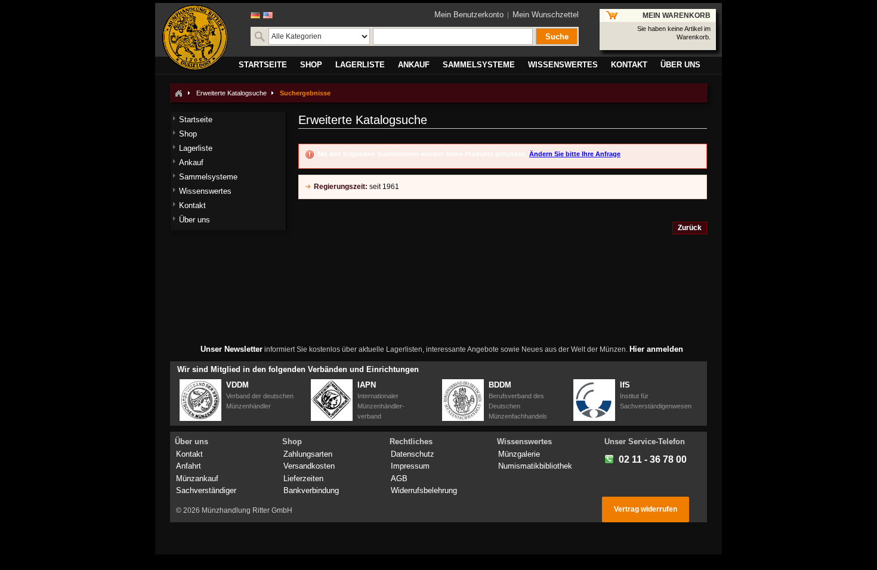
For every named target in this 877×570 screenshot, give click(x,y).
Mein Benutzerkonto (469, 14)
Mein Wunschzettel (545, 14)
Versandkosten (309, 465)
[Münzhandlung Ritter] (195, 37)
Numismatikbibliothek (535, 465)
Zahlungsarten (307, 454)
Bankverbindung (311, 490)
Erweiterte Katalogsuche (231, 93)
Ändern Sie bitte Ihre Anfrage (574, 153)
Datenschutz (412, 454)
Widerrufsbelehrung (424, 490)
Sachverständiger (206, 490)
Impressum (410, 465)
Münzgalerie (519, 454)
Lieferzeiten (303, 478)
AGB (399, 478)
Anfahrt (188, 465)
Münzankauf (197, 478)
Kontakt (189, 454)
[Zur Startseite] (178, 93)
